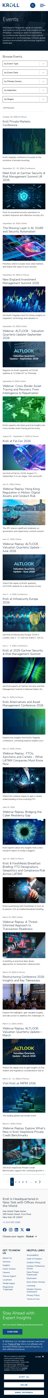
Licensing (31, 1285)
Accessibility (33, 1255)
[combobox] (32, 1236)
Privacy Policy (33, 1295)
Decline (24, 1385)
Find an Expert (9, 1276)
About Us (7, 1258)
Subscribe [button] (12, 1332)
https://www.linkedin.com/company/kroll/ (16, 1229)
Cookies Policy (33, 1262)
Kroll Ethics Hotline (36, 1282)
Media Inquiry (9, 1283)
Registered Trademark (8, 1288)
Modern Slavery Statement (34, 1290)
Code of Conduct (34, 1259)
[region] (24, 1375)
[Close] (43, 1356)
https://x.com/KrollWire (22, 1229)
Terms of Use (33, 1299)
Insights (6, 1265)
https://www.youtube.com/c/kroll (28, 1229)
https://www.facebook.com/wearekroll (5, 1230)
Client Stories (9, 1269)
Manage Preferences (24, 1392)
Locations (7, 1280)
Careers (6, 1272)
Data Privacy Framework (33, 1273)
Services (7, 1262)
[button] (32, 5)
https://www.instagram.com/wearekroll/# (10, 1230)
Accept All (24, 1377)
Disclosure (32, 1278)
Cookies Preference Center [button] (36, 1267)
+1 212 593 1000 (11, 1222)
